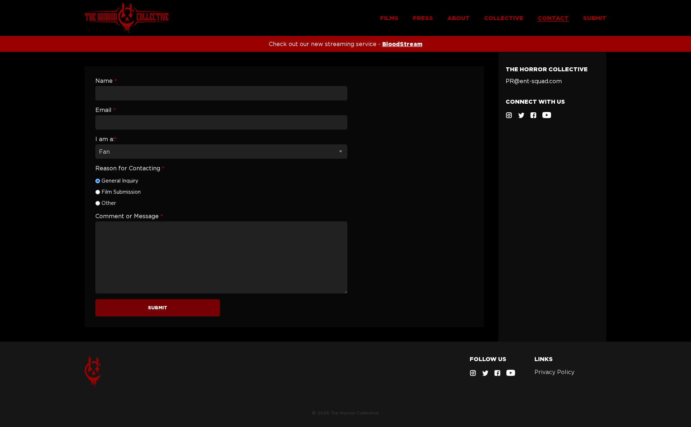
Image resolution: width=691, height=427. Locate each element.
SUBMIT (594, 18)
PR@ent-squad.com (534, 81)
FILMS (389, 18)
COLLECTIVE (503, 18)
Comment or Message (129, 216)
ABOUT (458, 18)
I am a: (106, 139)
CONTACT (553, 18)
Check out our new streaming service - (346, 44)
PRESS (423, 18)
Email (105, 110)
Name (106, 80)
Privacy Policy (554, 372)
